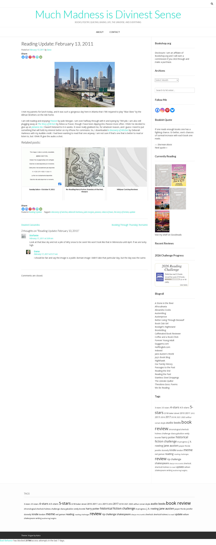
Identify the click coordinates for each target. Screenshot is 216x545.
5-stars (65, 503)
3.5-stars (165, 407)
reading (169, 454)
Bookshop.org (161, 55)
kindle (172, 450)
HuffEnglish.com (162, 347)
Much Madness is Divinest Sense (108, 14)
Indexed (158, 350)
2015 (157, 417)
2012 (193, 413)
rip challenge (174, 459)
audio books (173, 422)
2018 (173, 417)
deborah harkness (75, 212)
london (180, 450)
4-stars (174, 407)
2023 (183, 417)
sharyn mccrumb (176, 463)
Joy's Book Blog (162, 357)
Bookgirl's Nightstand (165, 326)
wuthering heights (180, 470)
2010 (182, 413)
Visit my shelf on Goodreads (168, 234)
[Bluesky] (23, 57)
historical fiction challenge (171, 439)
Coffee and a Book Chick (166, 337)
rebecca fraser (107, 212)
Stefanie (33, 235)
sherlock (187, 463)
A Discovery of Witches (118, 130)
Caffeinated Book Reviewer (168, 333)
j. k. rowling (152, 508)
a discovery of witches (59, 212)
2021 (179, 417)
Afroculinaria (161, 306)
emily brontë (79, 508)
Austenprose (161, 316)
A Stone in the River (164, 303)
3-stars (158, 407)
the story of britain (121, 212)
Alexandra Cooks (163, 309)
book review (178, 503)
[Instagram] (33, 57)
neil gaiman (159, 454)
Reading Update (35, 212)
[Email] (40, 57)
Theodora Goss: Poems (166, 384)
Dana (49, 50)
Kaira (38, 535)
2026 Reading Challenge (172, 267)
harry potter (168, 437)
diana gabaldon (177, 433)
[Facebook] (26, 57)
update (132, 212)
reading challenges (181, 454)
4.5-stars (184, 407)
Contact (114, 32)
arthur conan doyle (142, 504)
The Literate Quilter (164, 381)
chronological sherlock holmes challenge (42, 508)
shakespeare (162, 463)
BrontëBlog (160, 330)
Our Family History (164, 364)
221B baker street (171, 413)
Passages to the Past (165, 367)
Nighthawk (160, 360)
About (100, 32)
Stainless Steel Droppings (167, 377)
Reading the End (162, 370)
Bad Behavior (6, 540)
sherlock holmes (162, 467)
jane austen (171, 445)
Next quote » (161, 147)
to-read (172, 467)
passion (98, 212)
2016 (163, 417)
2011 (187, 413)
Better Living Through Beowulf (169, 320)
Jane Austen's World (164, 353)
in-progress (182, 441)
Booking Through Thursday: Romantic (130, 224)
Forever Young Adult (164, 340)
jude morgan (89, 212)
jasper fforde (184, 446)
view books (183, 285)
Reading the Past (163, 374)
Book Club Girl (161, 323)
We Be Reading (162, 387)
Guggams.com (162, 343)
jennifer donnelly (162, 450)
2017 (168, 417)
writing (169, 470)
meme (188, 450)
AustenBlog (160, 313)
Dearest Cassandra (30, 224)
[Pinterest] (30, 57)
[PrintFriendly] (37, 57)
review (160, 458)
